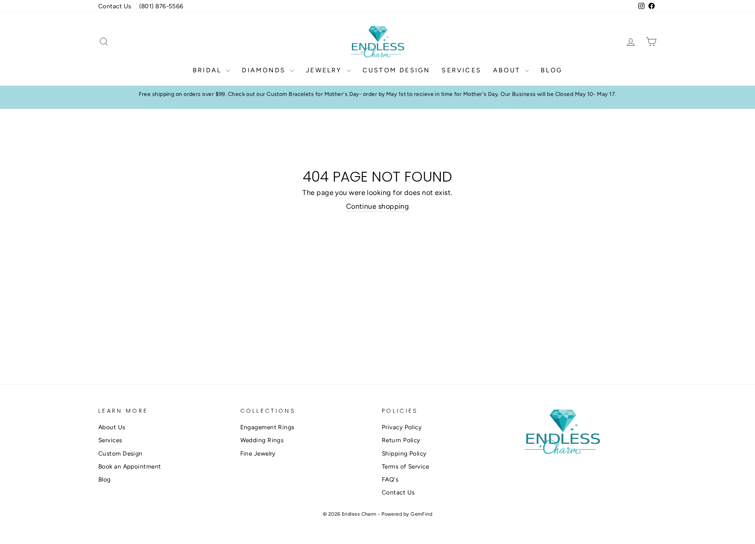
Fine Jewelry (258, 453)
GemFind (421, 514)
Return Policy (401, 440)
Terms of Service (405, 466)
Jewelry (325, 70)
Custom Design (396, 70)
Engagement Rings (267, 427)
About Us (111, 427)
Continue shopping (377, 206)
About (508, 70)
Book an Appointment (129, 466)
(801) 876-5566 (161, 6)
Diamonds (265, 70)
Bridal (208, 70)
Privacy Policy (402, 427)
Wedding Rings (262, 440)
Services (461, 70)
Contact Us (114, 6)
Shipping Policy (404, 453)
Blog (551, 70)
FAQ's (390, 479)
